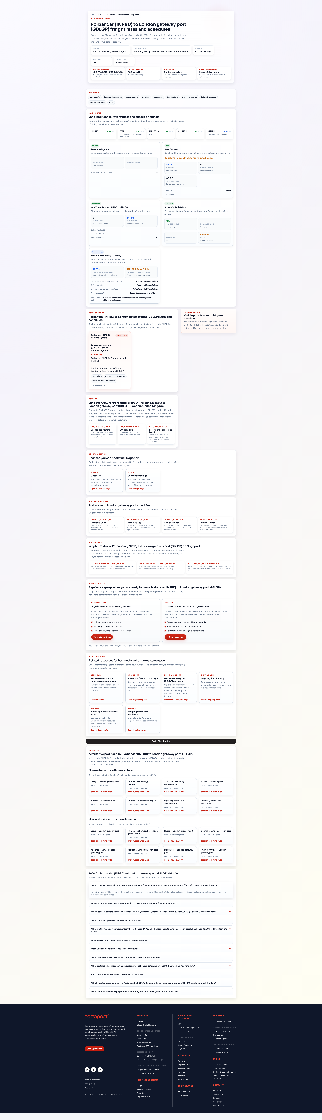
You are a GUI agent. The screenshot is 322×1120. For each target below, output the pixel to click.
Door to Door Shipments (188, 1028)
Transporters (218, 1035)
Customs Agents (220, 1039)
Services (145, 97)
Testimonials (218, 1105)
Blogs (139, 1086)
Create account (175, 637)
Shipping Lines (184, 1068)
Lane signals (94, 97)
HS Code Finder (220, 1065)
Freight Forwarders (221, 1031)
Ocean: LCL (142, 1039)
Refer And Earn (184, 1092)
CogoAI (140, 1021)
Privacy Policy (90, 1084)
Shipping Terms (184, 1065)
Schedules (158, 97)
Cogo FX (181, 1049)
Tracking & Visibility (145, 1073)
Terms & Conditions (92, 1080)
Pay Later (181, 1041)
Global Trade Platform (146, 1025)
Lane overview (132, 97)
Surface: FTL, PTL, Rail (146, 1056)
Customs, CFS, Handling (147, 1046)
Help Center (183, 1079)
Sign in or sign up (189, 97)
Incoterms (182, 1076)
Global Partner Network (223, 1021)
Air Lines (181, 1072)
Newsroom (218, 1102)
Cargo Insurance (185, 1031)
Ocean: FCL (142, 1035)
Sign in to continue (102, 637)
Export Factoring (185, 1045)
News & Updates (144, 1089)
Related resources (208, 97)
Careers (216, 1098)
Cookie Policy (90, 1088)
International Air (144, 1042)
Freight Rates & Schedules (148, 1070)
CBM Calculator (220, 1068)
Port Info (181, 1061)
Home (93, 15)
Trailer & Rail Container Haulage (150, 1060)
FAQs (111, 102)
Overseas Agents (220, 1052)
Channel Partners (220, 1049)
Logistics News (143, 1097)
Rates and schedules (113, 97)
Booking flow (172, 97)
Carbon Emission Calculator (225, 1072)
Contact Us (218, 1094)
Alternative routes (97, 102)
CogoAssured (183, 1024)
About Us (217, 1091)
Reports (140, 1093)
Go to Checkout (160, 741)
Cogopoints (183, 1095)
